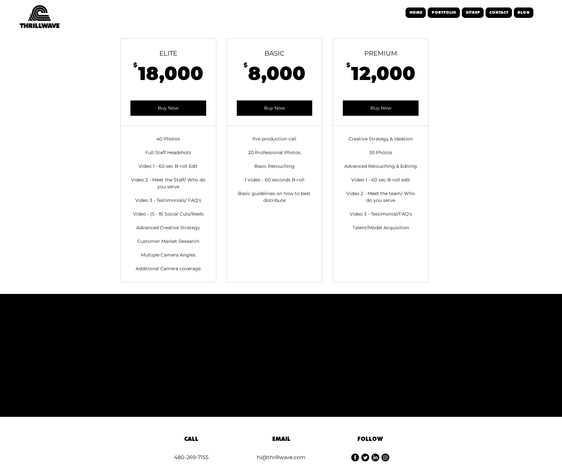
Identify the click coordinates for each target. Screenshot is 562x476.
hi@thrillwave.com (281, 457)
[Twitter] (365, 457)
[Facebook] (355, 457)
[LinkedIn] (375, 457)
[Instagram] (385, 457)
